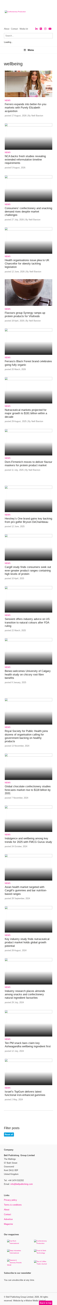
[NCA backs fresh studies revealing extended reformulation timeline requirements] (28, 126)
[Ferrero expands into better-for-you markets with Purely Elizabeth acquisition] (28, 96)
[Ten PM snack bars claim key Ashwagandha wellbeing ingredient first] (28, 1013)
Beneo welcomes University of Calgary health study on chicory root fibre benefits (28, 674)
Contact (14, 29)
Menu (31, 50)
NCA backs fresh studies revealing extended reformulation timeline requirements (25, 160)
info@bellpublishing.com (21, 1184)
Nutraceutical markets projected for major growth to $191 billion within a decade (26, 413)
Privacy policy (10, 1200)
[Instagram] (45, 28)
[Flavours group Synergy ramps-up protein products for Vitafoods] (28, 305)
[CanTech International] (15, 1243)
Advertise (8, 1219)
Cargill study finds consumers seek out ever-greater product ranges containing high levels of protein (28, 570)
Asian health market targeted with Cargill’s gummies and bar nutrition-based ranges (26, 890)
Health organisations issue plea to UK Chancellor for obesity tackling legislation (27, 264)
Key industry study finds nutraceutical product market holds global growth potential (27, 942)
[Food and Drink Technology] (42, 1253)
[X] (41, 28)
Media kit (24, 29)
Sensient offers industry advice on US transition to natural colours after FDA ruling (27, 622)
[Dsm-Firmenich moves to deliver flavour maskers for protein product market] (28, 431)
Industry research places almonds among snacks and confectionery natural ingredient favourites (25, 994)
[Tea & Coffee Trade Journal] (42, 1264)
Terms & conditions (13, 1205)
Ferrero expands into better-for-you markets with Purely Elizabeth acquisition (25, 108)
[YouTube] (50, 28)
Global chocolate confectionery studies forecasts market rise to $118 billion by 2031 (28, 790)
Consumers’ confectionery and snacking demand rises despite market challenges (28, 212)
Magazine (8, 1224)
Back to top (45, 1302)
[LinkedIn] (36, 28)
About (6, 29)
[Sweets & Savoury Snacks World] (15, 1265)
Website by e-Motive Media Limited (29, 1300)
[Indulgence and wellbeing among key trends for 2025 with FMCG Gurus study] (28, 808)
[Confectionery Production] (42, 1243)
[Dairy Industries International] (15, 1253)
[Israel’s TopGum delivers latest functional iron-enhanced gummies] (28, 1061)
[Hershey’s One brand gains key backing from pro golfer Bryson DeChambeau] (28, 488)
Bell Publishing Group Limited (19, 1297)
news (7, 100)
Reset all (9, 1134)
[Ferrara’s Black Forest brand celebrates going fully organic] (28, 331)
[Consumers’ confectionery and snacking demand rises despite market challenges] (28, 178)
